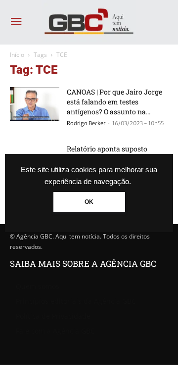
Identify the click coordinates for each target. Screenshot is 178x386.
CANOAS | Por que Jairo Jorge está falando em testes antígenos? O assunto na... (114, 101)
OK (89, 201)
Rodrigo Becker (86, 123)
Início (17, 54)
